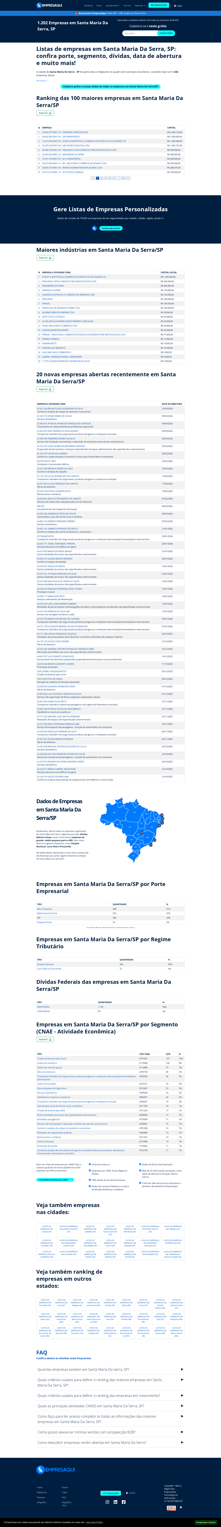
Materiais (139, 5)
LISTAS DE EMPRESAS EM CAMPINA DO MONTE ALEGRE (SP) (173, 1254)
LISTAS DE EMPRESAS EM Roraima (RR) (61, 1330)
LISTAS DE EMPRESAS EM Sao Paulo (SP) (45, 1302)
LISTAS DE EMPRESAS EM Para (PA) (110, 1316)
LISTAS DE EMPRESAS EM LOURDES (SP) (47, 1243)
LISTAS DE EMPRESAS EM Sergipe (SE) (93, 1330)
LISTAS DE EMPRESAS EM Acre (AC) (61, 1302)
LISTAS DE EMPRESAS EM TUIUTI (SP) (110, 1243)
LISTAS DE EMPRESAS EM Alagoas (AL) (77, 1302)
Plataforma (88, 5)
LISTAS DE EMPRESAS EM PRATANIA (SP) (130, 1229)
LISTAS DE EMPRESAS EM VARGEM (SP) (130, 1243)
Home (39, 1487)
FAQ (64, 1497)
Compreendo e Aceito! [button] (206, 1522)
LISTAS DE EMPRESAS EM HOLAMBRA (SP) (90, 1243)
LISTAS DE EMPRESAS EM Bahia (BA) (126, 1302)
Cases (64, 1492)
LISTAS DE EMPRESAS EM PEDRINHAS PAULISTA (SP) (150, 1243)
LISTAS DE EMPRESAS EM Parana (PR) (160, 1330)
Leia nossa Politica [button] (94, 1522)
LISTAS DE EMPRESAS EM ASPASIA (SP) (110, 1254)
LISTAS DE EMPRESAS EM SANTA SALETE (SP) (150, 1229)
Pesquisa (41, 1497)
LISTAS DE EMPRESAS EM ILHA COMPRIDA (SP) (46, 1254)
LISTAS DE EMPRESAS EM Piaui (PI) (160, 1316)
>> (128, 178)
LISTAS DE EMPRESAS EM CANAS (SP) (47, 1229)
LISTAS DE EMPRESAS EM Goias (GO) (45, 1316)
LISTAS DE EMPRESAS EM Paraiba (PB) (126, 1316)
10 (123, 178)
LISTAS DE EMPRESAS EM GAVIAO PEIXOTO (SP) (69, 1229)
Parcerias (127, 5)
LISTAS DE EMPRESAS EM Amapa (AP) (110, 1302)
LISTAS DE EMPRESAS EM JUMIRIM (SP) (90, 1229)
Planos (99, 5)
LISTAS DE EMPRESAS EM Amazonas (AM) (93, 1302)
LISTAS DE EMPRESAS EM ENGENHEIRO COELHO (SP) (69, 1243)
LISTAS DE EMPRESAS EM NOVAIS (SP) (90, 1254)
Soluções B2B (112, 5)
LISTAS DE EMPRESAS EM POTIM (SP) (130, 1254)
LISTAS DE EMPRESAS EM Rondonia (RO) (176, 1316)
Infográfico (41, 1502)
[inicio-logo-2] (49, 5)
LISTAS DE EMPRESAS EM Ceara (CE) (143, 1302)
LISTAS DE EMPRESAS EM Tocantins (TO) (77, 1330)
